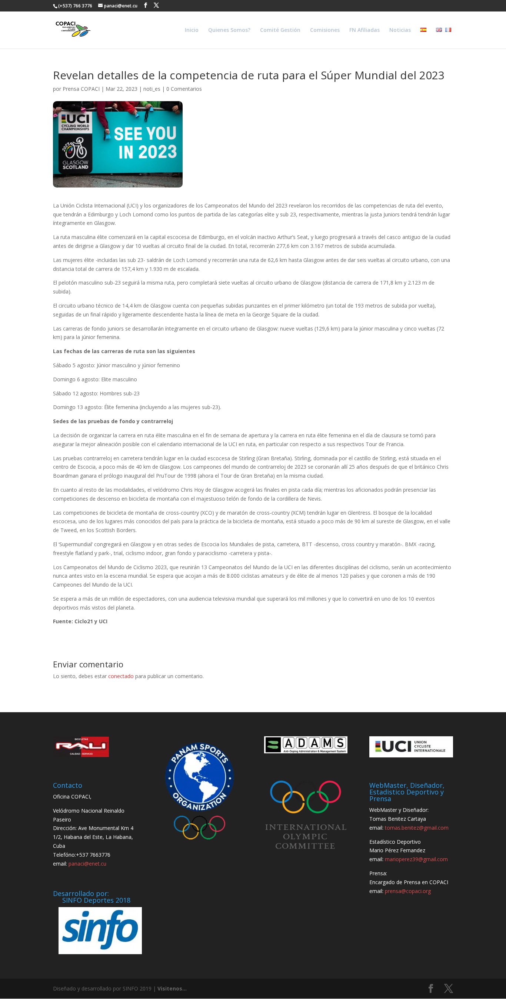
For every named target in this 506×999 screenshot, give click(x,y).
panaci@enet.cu (87, 863)
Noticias (400, 30)
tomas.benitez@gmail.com (417, 827)
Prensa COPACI (81, 88)
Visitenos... (172, 988)
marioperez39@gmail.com (416, 859)
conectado (121, 676)
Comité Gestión (280, 30)
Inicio (192, 30)
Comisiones (325, 30)
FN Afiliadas (364, 30)
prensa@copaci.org (408, 891)
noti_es (151, 88)
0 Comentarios (184, 88)
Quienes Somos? (229, 30)
